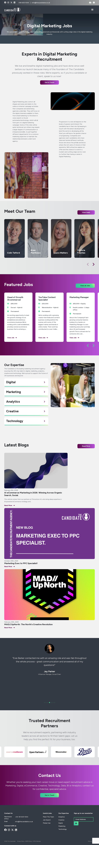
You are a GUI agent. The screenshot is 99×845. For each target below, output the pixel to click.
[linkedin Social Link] (14, 3)
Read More (86, 446)
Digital (60, 823)
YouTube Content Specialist (47, 298)
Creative (61, 820)
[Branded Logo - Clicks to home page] (12, 9)
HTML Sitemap (37, 841)
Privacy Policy (20, 841)
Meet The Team (48, 817)
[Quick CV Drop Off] (90, 3)
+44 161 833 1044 (21, 817)
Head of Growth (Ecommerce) (15, 298)
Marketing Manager (79, 297)
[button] (93, 264)
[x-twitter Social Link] (11, 3)
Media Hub (46, 823)
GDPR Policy (28, 841)
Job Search (47, 820)
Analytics (61, 817)
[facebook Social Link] (5, 3)
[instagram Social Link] (8, 3)
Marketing (61, 826)
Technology (62, 829)
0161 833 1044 (24, 3)
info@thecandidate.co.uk (41, 3)
